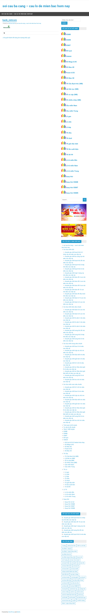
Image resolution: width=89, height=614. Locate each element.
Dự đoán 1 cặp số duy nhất (69, 551)
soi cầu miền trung (78, 580)
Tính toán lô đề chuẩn (70, 425)
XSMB (68, 34)
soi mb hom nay (81, 597)
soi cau (71, 560)
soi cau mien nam (67, 565)
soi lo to (73, 591)
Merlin (18, 612)
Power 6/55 (70, 73)
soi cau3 (77, 560)
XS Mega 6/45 (71, 62)
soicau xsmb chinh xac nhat (69, 571)
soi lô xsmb (72, 597)
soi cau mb (81, 563)
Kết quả (69, 51)
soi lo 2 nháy (65, 591)
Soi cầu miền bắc (68, 249)
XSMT (68, 45)
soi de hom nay (73, 589)
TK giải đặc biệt (72, 144)
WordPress (11, 612)
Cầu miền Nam (71, 106)
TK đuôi (69, 138)
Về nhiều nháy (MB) (73, 100)
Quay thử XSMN (72, 193)
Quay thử (69, 177)
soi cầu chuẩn (66, 577)
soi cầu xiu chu (75, 583)
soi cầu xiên (65, 586)
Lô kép (68, 127)
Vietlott (68, 56)
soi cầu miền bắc (66, 580)
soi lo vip (80, 594)
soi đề (74, 600)
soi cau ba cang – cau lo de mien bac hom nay (36, 6)
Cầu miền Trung (72, 111)
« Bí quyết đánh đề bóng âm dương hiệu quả (16, 37)
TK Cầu (65, 453)
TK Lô (65, 469)
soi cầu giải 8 (74, 577)
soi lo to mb (80, 591)
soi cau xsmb (74, 568)
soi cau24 (73, 563)
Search (64, 23)
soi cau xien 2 (65, 568)
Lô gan (68, 116)
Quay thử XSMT (72, 187)
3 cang (64, 545)
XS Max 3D (70, 78)
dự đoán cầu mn (66, 554)
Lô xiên (68, 122)
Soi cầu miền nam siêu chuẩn (72, 384)
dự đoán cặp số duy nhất (69, 557)
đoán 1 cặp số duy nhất (68, 603)
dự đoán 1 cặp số (66, 548)
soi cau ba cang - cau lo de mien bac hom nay (29, 23)
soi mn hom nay (66, 600)
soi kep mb (82, 589)
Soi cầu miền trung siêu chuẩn (72, 343)
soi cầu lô (82, 577)
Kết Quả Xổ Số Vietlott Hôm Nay (75, 442)
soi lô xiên (64, 597)
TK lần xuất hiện (72, 149)
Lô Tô (65, 489)
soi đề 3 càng (81, 600)
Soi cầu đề (65, 589)
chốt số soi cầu (72, 545)
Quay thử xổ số (69, 502)
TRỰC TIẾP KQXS (69, 429)
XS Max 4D (70, 67)
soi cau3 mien (66, 563)
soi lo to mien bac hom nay (69, 594)
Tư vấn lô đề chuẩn (69, 427)
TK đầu (69, 133)
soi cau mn (76, 565)
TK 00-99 (69, 155)
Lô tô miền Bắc (71, 160)
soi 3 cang (65, 560)
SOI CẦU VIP (65, 574)
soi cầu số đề (65, 583)
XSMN (68, 40)
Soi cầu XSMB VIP (75, 586)
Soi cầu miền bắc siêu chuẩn (72, 307)
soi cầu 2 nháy (74, 574)
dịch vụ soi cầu (81, 545)
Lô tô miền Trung (72, 171)
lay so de (79, 557)
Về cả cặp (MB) (72, 95)
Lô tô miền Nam (72, 166)
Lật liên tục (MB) (72, 89)
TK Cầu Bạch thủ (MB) (74, 84)
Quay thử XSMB (72, 182)
